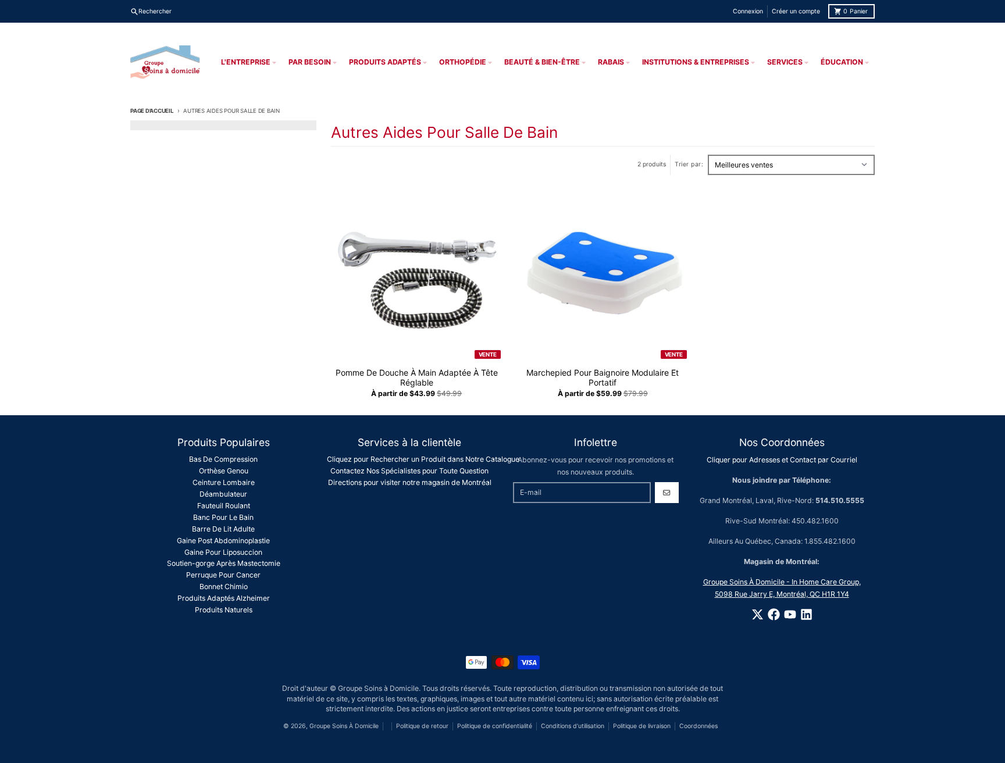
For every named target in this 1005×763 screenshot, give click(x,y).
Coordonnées (698, 726)
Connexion (748, 11)
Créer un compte (796, 11)
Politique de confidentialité (494, 726)
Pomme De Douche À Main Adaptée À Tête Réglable (417, 378)
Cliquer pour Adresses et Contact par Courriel (782, 459)
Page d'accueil (151, 111)
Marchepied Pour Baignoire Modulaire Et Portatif (602, 378)
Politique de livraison (642, 726)
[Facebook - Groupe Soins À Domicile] (774, 614)
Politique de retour (422, 726)
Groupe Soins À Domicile (344, 726)
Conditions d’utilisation (572, 726)
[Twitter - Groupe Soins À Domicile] (757, 614)
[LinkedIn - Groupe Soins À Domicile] (806, 614)
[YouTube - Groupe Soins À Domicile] (790, 614)
